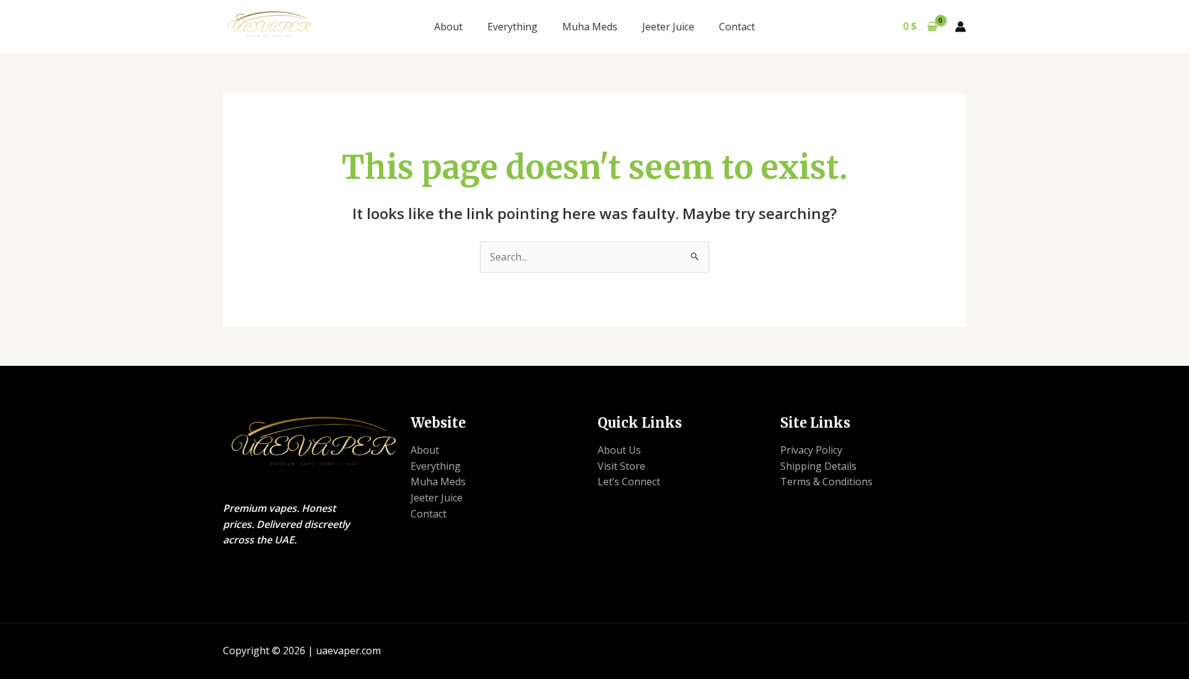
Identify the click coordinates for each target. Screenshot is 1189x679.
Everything (512, 26)
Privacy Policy (811, 450)
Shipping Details (818, 466)
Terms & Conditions (826, 481)
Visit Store (621, 466)
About (448, 26)
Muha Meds (589, 26)
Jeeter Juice (668, 26)
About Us (619, 450)
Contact (737, 26)
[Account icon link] (960, 26)
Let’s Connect (629, 481)
